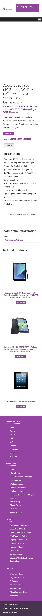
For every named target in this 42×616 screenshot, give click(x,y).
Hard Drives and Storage (21, 476)
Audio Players (16, 585)
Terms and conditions (21, 608)
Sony (12, 453)
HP (11, 442)
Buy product (8, 133)
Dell (11, 438)
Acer (12, 427)
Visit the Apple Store (13, 240)
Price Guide (15, 550)
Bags (12, 469)
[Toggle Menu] (39, 19)
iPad (20, 139)
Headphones (15, 480)
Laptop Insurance (17, 543)
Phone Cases (15, 505)
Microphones (15, 588)
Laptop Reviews (13, 422)
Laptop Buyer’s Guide (19, 540)
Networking (15, 501)
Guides (9, 519)
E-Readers (14, 581)
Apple (14, 139)
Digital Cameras (17, 577)
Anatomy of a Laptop (19, 525)
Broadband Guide (18, 529)
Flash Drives (15, 473)
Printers (13, 509)
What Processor (17, 554)
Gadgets (9, 568)
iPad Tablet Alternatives (20, 532)
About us (14, 612)
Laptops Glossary (17, 547)
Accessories (11, 464)
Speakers (14, 595)
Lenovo (13, 445)
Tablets (27, 139)
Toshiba (13, 456)
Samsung (14, 449)
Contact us (6, 612)
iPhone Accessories (18, 487)
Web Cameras (16, 512)
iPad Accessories (17, 484)
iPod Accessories (17, 491)
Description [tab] (9, 145)
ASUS (12, 434)
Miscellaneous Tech (18, 592)
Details (30, 109)
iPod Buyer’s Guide (18, 536)
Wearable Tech (16, 574)
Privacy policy (8, 608)
